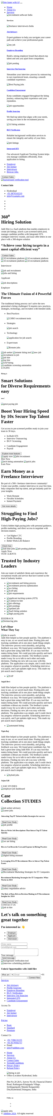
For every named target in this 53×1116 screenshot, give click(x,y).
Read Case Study (9, 822)
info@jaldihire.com (15, 1048)
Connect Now (34, 978)
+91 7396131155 (14, 1040)
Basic (9, 1025)
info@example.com (15, 196)
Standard (11, 1028)
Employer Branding (15, 990)
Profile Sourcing (14, 988)
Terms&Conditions (15, 1063)
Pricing (4, 1020)
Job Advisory (13, 985)
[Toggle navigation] (21, 3)
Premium (11, 1030)
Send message (8, 958)
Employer (11, 164)
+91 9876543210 (14, 193)
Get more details (9, 506)
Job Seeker (12, 167)
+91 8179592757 (14, 1042)
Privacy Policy (13, 1065)
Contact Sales (8, 177)
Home (9, 7)
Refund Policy (13, 1068)
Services (10, 12)
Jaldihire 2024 (9, 1113)
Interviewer (12, 169)
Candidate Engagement (17, 1000)
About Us (11, 10)
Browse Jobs (13, 172)
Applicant (12, 936)
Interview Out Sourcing (17, 995)
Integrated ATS (13, 998)
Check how (6, 546)
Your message (7, 955)
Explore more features (11, 454)
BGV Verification (15, 993)
